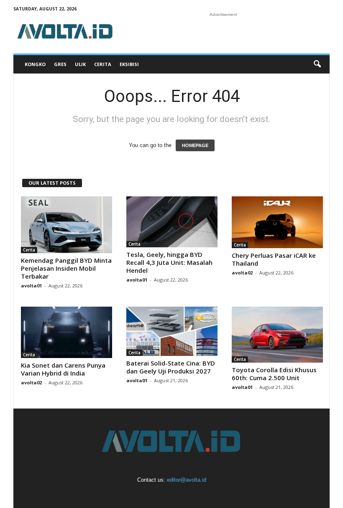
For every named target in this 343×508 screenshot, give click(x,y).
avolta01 (31, 285)
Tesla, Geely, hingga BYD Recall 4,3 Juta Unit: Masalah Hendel (169, 262)
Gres (60, 64)
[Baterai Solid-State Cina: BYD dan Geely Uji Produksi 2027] (172, 331)
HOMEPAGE (195, 145)
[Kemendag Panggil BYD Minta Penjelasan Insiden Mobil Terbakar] (66, 224)
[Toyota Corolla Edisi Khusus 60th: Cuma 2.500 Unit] (277, 335)
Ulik (80, 64)
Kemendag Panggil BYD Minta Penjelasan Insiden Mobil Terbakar (66, 268)
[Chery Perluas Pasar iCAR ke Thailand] (277, 222)
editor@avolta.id (186, 480)
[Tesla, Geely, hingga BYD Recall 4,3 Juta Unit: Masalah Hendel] (172, 221)
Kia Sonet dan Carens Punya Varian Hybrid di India (63, 369)
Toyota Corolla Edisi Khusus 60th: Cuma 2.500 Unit (274, 374)
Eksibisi (129, 64)
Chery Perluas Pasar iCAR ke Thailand (274, 259)
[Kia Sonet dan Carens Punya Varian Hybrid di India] (66, 332)
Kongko (35, 64)
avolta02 (242, 272)
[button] (317, 64)
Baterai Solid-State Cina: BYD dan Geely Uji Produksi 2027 (170, 367)
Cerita (102, 64)
